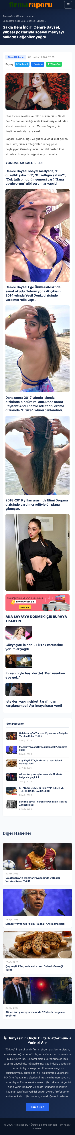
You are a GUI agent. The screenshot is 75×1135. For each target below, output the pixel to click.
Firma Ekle (37, 1106)
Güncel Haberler (25, 16)
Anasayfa (8, 16)
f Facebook (37, 64)
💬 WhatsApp (54, 64)
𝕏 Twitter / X (22, 64)
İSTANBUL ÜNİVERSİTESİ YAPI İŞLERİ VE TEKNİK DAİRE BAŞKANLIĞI (41, 789)
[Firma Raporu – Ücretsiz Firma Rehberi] (32, 4)
